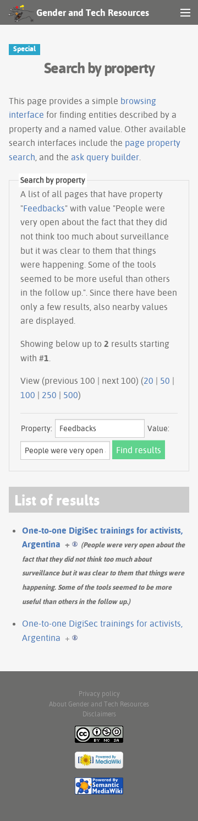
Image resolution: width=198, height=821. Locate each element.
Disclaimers (99, 714)
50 (165, 380)
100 (27, 394)
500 (70, 394)
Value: (158, 428)
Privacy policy (99, 693)
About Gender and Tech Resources (99, 704)
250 (49, 394)
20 (148, 380)
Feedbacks (44, 208)
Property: (36, 428)
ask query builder (105, 156)
